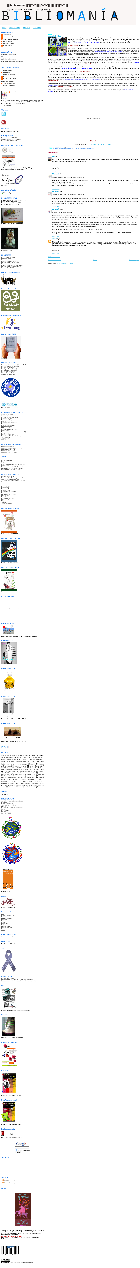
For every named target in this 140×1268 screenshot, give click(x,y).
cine (2, 761)
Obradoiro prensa (8, 43)
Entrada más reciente (54, 260)
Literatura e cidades (6, 776)
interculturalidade (6, 773)
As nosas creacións (9, 37)
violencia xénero (12, 786)
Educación (31, 764)
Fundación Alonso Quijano (8, 491)
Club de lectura (69, 148)
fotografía (42, 767)
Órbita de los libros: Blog (8, 374)
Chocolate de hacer (9, 74)
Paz (10, 779)
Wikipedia (4, 440)
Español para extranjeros (8, 425)
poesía (84, 148)
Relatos (42, 783)
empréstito (41, 764)
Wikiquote (12, 944)
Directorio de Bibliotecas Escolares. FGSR (13, 807)
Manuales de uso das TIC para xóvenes (12, 468)
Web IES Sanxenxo (9, 85)
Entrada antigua (134, 260)
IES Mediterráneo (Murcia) (8, 367)
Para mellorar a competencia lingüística (12, 448)
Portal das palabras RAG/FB (9, 429)
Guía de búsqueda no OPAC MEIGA (11, 139)
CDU (2, 461)
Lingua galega (37, 774)
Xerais (3, 930)
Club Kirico (4, 916)
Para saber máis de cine (8, 450)
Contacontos (9, 764)
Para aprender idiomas (7, 446)
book (25, 759)
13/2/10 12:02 (55, 236)
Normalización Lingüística (15, 777)
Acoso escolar (5, 755)
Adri (53, 156)
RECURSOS (37, 28)
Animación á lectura (57, 148)
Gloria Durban (5, 465)
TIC (41, 785)
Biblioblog (4, 802)
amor (13, 755)
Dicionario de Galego (7, 420)
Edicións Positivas (6, 918)
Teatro (28, 785)
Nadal (2, 777)
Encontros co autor (78, 148)
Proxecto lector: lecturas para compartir (12, 265)
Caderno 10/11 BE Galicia (8, 805)
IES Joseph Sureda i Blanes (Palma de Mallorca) (14, 365)
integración (27, 771)
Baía (2, 914)
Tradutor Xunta (5, 438)
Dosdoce (3, 809)
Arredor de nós (7, 34)
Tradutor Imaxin (5, 437)
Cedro (3, 463)
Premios (13, 781)
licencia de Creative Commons (24, 1262)
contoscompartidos (9, 57)
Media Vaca (4, 925)
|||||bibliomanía (7, 45)
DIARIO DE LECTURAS (105, 144)
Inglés (20, 771)
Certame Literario (35, 759)
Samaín (11, 785)
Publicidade (35, 783)
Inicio (95, 260)
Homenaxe (30, 769)
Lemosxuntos (5, 260)
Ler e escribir (4, 495)
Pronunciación (5, 433)
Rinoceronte (4, 929)
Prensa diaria (5, 430)
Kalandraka (4, 923)
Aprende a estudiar (6, 460)
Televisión (35, 785)
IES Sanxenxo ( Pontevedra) (9, 370)
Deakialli (3, 806)
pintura (16, 779)
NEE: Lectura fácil (6, 428)
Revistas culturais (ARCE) (8, 434)
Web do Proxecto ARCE (8, 373)
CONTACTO (26, 28)
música (40, 776)
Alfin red (3, 459)
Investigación (19, 772)
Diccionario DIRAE (6, 418)
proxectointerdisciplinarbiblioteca (13, 61)
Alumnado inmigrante (7, 414)
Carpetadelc (6, 72)
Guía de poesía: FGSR (7, 476)
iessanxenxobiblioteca (9, 54)
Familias (11, 767)
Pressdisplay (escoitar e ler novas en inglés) (13, 432)
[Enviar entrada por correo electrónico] (64, 147)
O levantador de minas (7, 498)
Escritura (38, 766)
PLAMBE (23, 779)
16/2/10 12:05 (55, 254)
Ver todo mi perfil (6, 105)
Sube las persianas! (9, 83)
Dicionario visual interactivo (8, 422)
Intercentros (37, 771)
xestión (27, 787)
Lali (2, 493)
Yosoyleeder (4, 482)
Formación (18, 767)
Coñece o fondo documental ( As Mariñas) (12, 464)
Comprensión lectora (7, 416)
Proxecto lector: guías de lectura (10, 262)
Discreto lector (5, 487)
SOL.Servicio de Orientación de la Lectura (13, 480)
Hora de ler (40, 769)
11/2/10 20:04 (55, 171)
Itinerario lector (30, 773)
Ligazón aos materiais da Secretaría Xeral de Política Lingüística (19, 981)
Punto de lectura (5, 926)
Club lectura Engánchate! (10, 39)
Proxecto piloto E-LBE (7, 268)
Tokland (3, 502)
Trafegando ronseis (6, 503)
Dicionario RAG (5, 421)
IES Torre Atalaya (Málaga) (8, 371)
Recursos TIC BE (6, 813)
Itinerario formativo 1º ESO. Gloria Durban (12, 467)
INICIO (4, 28)
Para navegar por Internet (8, 449)
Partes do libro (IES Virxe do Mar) (10, 469)
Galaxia (3, 920)
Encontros (6, 766)
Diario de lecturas (8, 76)
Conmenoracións (36, 761)
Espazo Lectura (5, 490)
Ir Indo (3, 922)
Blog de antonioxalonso (7, 803)
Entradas (6, 1180)
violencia (3, 787)
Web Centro (20, 786)
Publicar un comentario (54, 257)
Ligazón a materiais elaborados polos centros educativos (17, 979)
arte (31, 757)
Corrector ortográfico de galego (9, 417)
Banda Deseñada (6, 759)
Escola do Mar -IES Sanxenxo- (12, 79)
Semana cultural (20, 785)
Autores (64, 148)
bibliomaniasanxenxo (9, 59)
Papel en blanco (5, 499)
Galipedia (14, 937)
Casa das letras (5, 486)
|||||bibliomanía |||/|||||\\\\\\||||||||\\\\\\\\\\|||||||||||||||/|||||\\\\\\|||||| (37, 4)
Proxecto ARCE (28, 781)
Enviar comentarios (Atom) (65, 263)
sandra (54, 239)
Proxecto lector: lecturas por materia (11, 266)
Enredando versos (6, 258)
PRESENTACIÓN (14, 28)
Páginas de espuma (6, 927)
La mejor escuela (8, 81)
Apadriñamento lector (7, 757)
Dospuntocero (5, 810)
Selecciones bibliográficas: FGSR (10, 479)
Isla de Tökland (7, 41)
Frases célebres (7, 769)
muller (34, 776)
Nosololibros (4, 497)
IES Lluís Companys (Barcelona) (10, 366)
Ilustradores (13, 771)
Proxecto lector (90, 148)
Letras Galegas (27, 774)
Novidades (30, 777)
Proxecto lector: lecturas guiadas (10, 264)
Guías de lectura (19, 769)
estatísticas (4, 767)
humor (6, 771)
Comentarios (7, 1183)
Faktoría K (4, 919)
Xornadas (33, 787)
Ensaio (31, 766)
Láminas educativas (6, 426)
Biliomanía (55, 174)
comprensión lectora (21, 761)
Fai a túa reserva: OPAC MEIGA (10, 138)
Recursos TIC (5, 811)
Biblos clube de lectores (8, 915)
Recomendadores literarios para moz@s (12, 478)
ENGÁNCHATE (92, 144)
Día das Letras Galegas (7, 978)
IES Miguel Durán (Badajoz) (9, 369)
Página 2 (3, 501)
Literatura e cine (19, 776)
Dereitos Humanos (20, 764)
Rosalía (5, 785)
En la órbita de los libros (8, 257)
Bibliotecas (16, 759)
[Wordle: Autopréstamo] (8, 193)
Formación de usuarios (30, 767)
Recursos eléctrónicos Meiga (9, 140)
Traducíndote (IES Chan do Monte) (11, 436)
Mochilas (28, 776)
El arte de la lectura (6, 489)
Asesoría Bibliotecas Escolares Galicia (12, 801)
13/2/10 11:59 (55, 189)
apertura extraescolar (22, 757)
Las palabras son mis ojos (8, 494)
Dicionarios (4, 424)
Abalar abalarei (7, 70)
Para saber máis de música (8, 452)
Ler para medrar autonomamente (10, 261)
